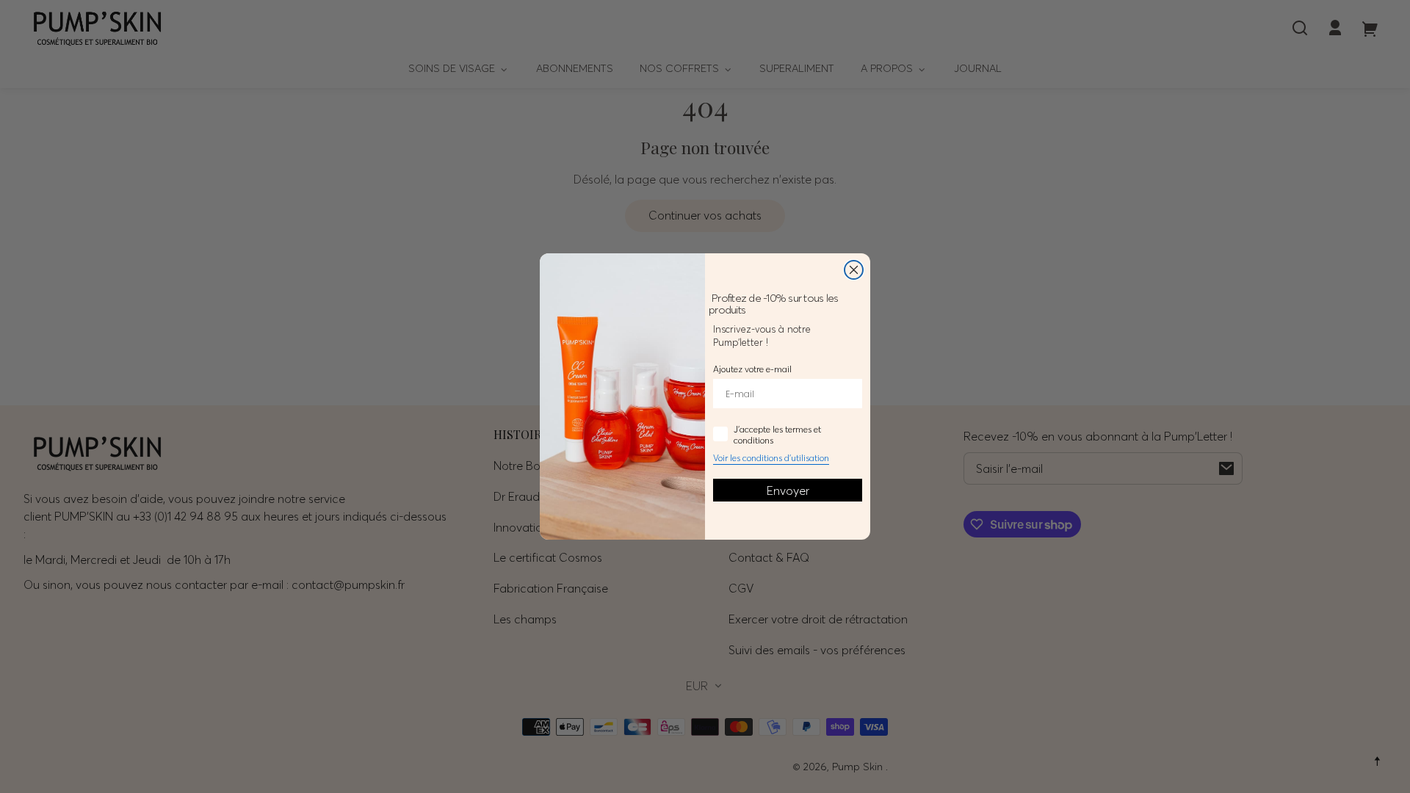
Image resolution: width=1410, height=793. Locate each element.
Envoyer (788, 490)
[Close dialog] (854, 270)
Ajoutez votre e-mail (752, 368)
